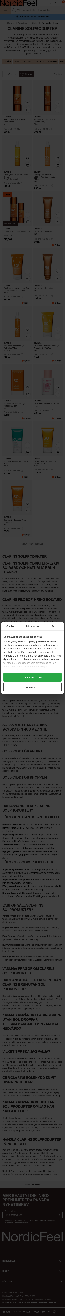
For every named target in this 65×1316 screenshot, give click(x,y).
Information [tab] (32, 626)
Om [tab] (53, 626)
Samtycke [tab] (11, 626)
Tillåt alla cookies (32, 677)
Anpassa (31, 687)
